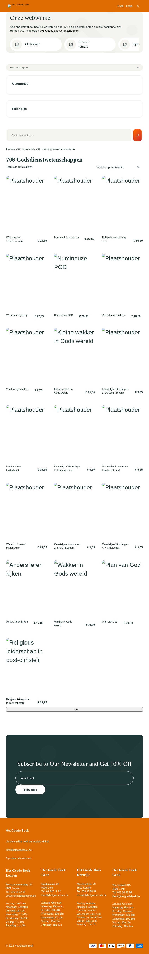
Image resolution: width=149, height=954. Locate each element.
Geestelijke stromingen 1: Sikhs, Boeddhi (67, 546)
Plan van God (109, 621)
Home (13, 30)
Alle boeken (32, 44)
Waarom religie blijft (17, 315)
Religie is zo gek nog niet (114, 239)
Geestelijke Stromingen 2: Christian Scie (67, 468)
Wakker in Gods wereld (63, 623)
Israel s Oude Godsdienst (13, 468)
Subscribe (30, 789)
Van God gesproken (17, 389)
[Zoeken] (137, 135)
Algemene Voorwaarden (19, 858)
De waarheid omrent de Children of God (115, 468)
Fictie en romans (84, 44)
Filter (75, 709)
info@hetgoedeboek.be (19, 849)
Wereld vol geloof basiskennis (16, 546)
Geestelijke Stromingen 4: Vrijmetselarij (115, 546)
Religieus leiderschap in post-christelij (18, 701)
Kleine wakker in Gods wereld (63, 391)
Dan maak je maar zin (66, 237)
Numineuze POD (63, 315)
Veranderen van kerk (113, 315)
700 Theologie (28, 30)
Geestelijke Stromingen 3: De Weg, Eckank (115, 391)
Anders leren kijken (17, 621)
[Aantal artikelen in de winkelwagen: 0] (138, 6)
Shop (120, 5)
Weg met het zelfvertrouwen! (14, 239)
